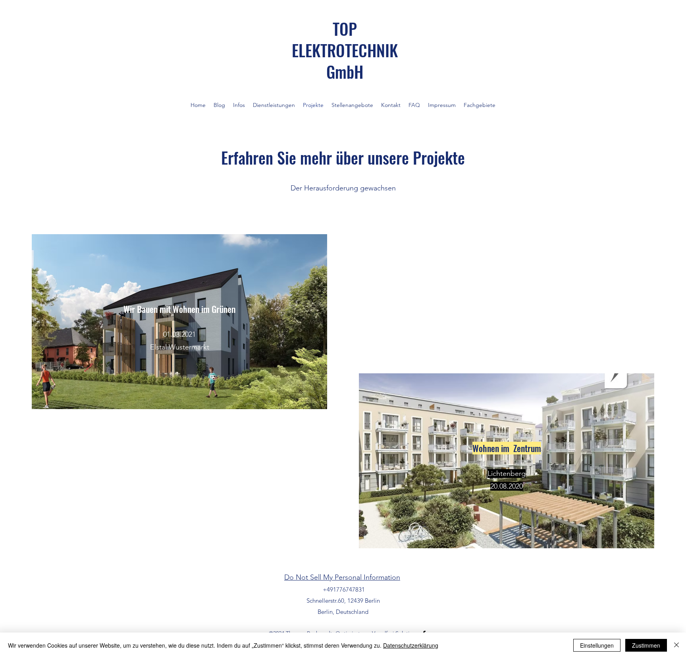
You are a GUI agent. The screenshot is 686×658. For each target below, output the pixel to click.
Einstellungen (597, 645)
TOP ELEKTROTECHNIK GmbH (345, 50)
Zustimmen (646, 645)
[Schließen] (676, 645)
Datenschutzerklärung (410, 645)
